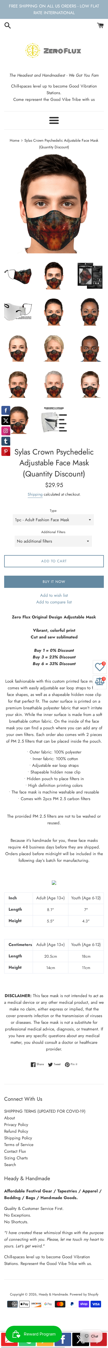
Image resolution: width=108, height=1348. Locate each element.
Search (10, 1165)
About (9, 1118)
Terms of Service (19, 1145)
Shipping (35, 494)
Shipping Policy (18, 1138)
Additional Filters (53, 532)
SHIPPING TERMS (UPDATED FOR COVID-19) (45, 1111)
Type (53, 510)
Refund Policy (16, 1131)
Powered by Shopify (84, 1294)
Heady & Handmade (53, 1294)
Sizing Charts (16, 1158)
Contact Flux (15, 1151)
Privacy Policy (16, 1125)
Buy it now (54, 581)
